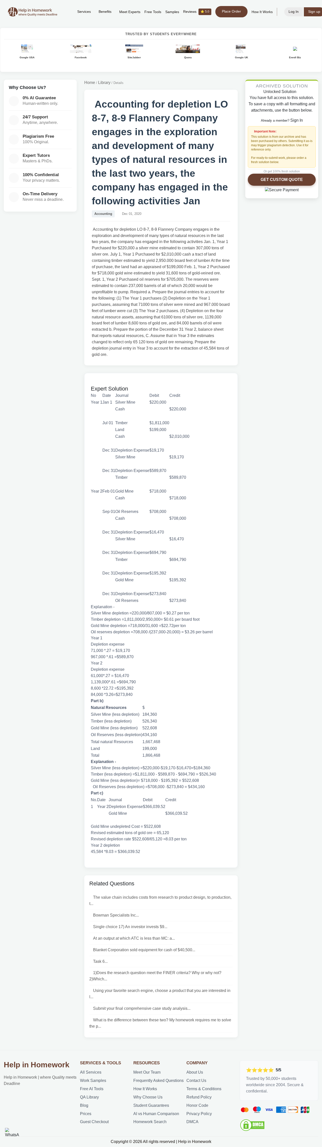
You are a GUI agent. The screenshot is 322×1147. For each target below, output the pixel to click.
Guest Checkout (94, 1122)
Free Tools (152, 12)
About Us (194, 1072)
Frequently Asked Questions (158, 1080)
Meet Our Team (146, 1072)
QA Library (89, 1097)
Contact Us (196, 1080)
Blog (84, 1105)
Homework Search (150, 1122)
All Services (90, 1072)
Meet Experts (129, 12)
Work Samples (93, 1080)
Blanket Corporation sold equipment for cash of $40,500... (144, 950)
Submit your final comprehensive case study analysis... (141, 1008)
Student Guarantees (151, 1105)
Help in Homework (36, 1065)
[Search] (65, 12)
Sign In (296, 120)
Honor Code (197, 1105)
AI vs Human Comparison (156, 1114)
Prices (85, 1114)
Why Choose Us (148, 1097)
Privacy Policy (199, 1114)
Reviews (196, 12)
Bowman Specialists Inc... (116, 915)
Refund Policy (199, 1097)
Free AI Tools (91, 1089)
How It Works (262, 12)
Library (104, 82)
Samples (172, 12)
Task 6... (100, 961)
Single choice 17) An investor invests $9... (130, 927)
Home (89, 82)
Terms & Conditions (203, 1089)
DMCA (192, 1122)
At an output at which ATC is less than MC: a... (134, 938)
